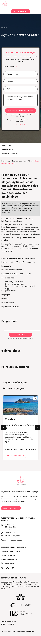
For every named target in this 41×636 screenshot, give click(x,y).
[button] (17, 66)
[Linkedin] (13, 568)
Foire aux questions (10, 153)
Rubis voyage (6, 161)
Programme (7, 145)
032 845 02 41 (20, 124)
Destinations (16, 161)
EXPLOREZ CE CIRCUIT (15, 456)
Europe (25, 161)
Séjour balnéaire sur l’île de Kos (19, 426)
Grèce (31, 161)
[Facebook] (8, 568)
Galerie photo (8, 149)
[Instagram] (2, 568)
